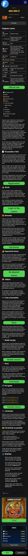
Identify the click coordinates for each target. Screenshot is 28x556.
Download (14, 381)
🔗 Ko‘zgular (6, 109)
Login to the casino (14, 210)
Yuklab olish (21, 552)
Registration (14, 183)
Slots (14, 322)
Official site (14, 87)
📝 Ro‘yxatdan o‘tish (8, 92)
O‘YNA (12, 63)
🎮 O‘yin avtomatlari (8, 103)
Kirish (7, 552)
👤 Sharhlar (6, 116)
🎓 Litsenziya (6, 111)
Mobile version (14, 359)
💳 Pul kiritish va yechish (9, 113)
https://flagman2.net (12, 400)
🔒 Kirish (5, 94)
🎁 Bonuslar (6, 96)
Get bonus (14, 247)
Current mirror (14, 407)
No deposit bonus (14, 274)
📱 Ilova (5, 107)
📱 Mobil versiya (7, 105)
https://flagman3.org (12, 402)
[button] (25, 2)
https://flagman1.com (12, 397)
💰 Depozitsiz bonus (8, 99)
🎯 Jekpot (5, 101)
